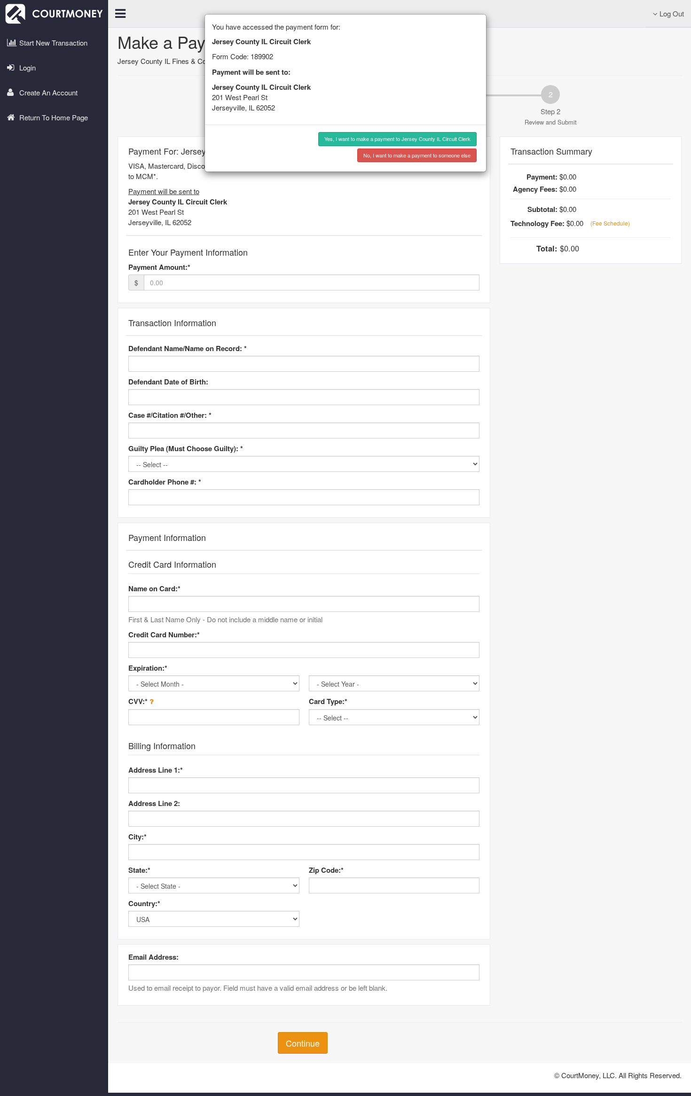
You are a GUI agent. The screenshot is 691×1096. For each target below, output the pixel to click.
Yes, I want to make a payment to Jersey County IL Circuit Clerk (397, 138)
